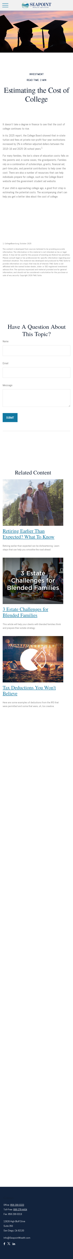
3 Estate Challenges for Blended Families (25, 612)
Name (6, 341)
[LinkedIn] (14, 1245)
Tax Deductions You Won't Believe (29, 690)
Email (5, 363)
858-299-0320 (17, 1204)
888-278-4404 (20, 1209)
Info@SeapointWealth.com (17, 1237)
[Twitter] (8, 1245)
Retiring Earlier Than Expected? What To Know (28, 533)
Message (7, 385)
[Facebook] (4, 1245)
